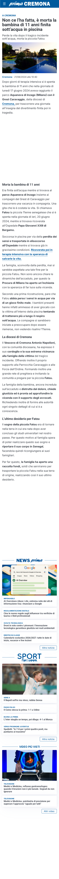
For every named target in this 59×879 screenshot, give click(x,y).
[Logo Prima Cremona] (29, 3)
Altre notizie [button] (48, 647)
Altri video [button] (49, 811)
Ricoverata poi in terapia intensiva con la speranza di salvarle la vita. (27, 254)
